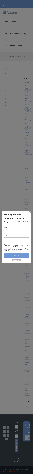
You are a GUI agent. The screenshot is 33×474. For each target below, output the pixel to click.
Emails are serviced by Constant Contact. (14, 250)
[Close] (30, 212)
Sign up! (16, 255)
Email (5, 227)
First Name (7, 235)
